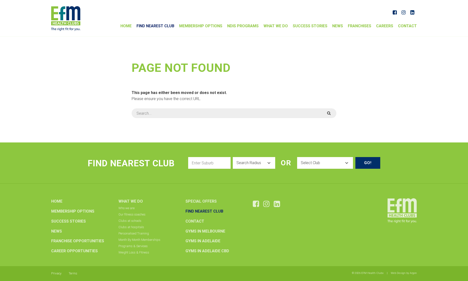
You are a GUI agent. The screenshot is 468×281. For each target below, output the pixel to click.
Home (126, 26)
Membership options (200, 26)
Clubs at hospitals (131, 227)
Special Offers (201, 201)
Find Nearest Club (155, 26)
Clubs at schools (129, 221)
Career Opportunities (74, 251)
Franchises (359, 26)
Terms (73, 273)
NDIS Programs (243, 26)
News (337, 26)
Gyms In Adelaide (202, 241)
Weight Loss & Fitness (133, 252)
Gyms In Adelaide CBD (207, 251)
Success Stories (310, 26)
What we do (275, 26)
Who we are (126, 208)
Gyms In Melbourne (205, 231)
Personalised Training (133, 233)
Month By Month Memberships (139, 240)
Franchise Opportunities (77, 241)
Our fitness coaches (132, 214)
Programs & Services (133, 246)
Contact (407, 26)
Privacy (56, 273)
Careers (384, 26)
